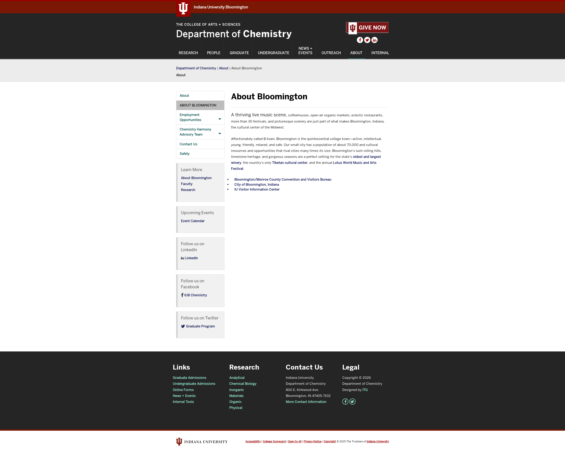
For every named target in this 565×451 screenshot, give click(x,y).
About (356, 53)
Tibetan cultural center (289, 162)
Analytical (237, 378)
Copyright (330, 441)
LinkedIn (191, 258)
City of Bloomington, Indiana (256, 184)
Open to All (294, 441)
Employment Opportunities (190, 117)
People (213, 53)
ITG (365, 390)
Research (188, 53)
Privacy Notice (313, 441)
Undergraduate (273, 53)
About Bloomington (198, 105)
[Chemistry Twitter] (367, 40)
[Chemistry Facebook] (360, 40)
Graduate (239, 53)
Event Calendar (193, 221)
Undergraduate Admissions (194, 383)
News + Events (305, 50)
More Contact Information (306, 402)
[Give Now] (367, 28)
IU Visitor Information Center (257, 189)
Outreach (331, 53)
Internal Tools (183, 402)
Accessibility (253, 441)
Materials (236, 396)
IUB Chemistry (195, 295)
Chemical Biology (242, 383)
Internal (380, 53)
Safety (185, 153)
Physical (235, 408)
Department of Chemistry (196, 68)
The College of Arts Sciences (208, 24)
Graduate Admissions (189, 378)
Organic (235, 402)
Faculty (186, 184)
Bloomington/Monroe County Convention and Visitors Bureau (282, 179)
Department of (234, 34)
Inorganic (236, 390)
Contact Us (188, 144)
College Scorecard (274, 441)
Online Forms (183, 390)
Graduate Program (200, 326)
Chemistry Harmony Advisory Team (195, 131)
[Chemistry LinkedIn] (374, 40)
